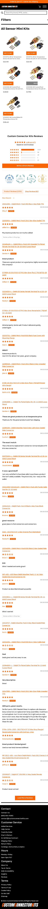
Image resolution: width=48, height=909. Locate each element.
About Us (4, 865)
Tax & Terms (5, 868)
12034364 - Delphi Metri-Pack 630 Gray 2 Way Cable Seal (23, 642)
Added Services (6, 826)
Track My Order (6, 832)
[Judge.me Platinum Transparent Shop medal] (31, 178)
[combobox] (25, 13)
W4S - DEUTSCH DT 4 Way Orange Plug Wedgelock (21, 532)
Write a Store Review (25, 166)
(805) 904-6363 (7, 816)
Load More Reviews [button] (25, 798)
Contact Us (5, 813)
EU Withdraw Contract (9, 838)
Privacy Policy (6, 885)
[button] (14, 149)
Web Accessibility (7, 871)
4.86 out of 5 (31, 142)
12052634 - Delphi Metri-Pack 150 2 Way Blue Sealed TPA (23, 221)
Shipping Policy (6, 841)
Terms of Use (6, 888)
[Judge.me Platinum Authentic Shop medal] (20, 178)
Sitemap (4, 896)
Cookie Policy (6, 891)
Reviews (4, 877)
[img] (25, 142)
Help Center (5, 829)
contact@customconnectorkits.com (15, 819)
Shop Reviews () (32, 191)
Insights (4, 874)
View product (32, 83)
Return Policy (6, 844)
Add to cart (8, 53)
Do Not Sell (5, 893)
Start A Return (6, 835)
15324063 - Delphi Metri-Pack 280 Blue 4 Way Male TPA (23, 204)
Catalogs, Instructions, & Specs (12, 847)
